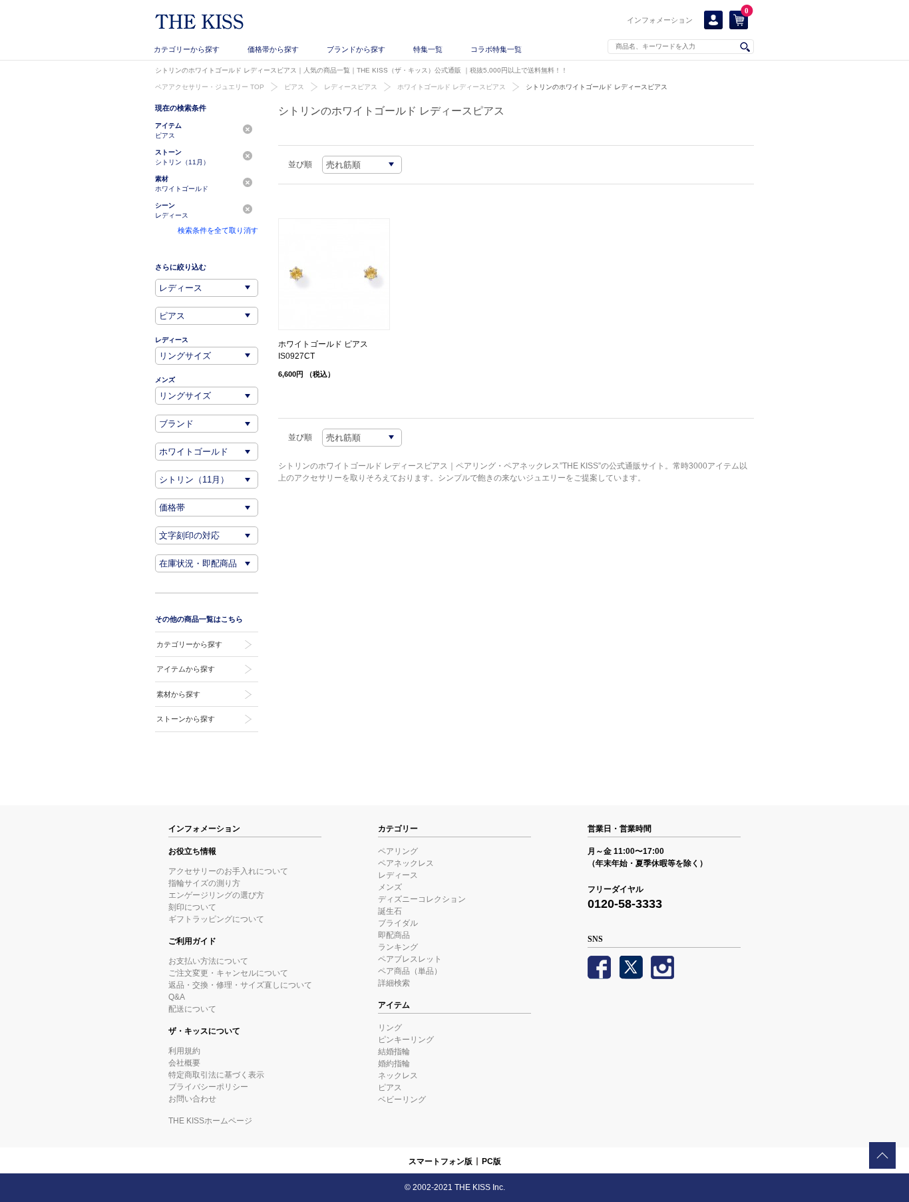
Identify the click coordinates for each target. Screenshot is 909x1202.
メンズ (390, 887)
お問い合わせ (192, 1098)
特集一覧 (428, 49)
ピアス (294, 87)
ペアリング (398, 851)
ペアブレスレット (410, 959)
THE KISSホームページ (210, 1120)
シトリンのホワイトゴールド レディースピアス (596, 87)
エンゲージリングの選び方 (216, 895)
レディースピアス (350, 87)
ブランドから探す (356, 49)
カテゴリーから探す (187, 49)
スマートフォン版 (440, 1161)
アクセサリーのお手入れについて (228, 871)
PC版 (491, 1161)
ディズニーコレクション (422, 899)
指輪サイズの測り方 (204, 883)
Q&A (176, 997)
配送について (192, 1009)
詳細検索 (394, 983)
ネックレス (398, 1075)
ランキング (398, 947)
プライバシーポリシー (208, 1087)
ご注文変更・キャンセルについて (228, 973)
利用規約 (184, 1051)
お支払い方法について (208, 961)
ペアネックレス (406, 863)
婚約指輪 (394, 1063)
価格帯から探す (273, 49)
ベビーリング (402, 1099)
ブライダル (398, 923)
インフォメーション (660, 20)
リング (390, 1027)
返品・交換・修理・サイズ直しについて (240, 985)
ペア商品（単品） (410, 971)
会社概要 (184, 1063)
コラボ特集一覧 (496, 49)
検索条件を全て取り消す (218, 230)
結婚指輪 (394, 1051)
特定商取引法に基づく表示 (216, 1075)
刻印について (192, 907)
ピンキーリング (406, 1039)
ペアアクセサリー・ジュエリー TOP (209, 87)
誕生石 (390, 911)
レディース (398, 875)
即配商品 (394, 935)
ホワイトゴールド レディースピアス (451, 87)
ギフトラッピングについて (216, 919)
